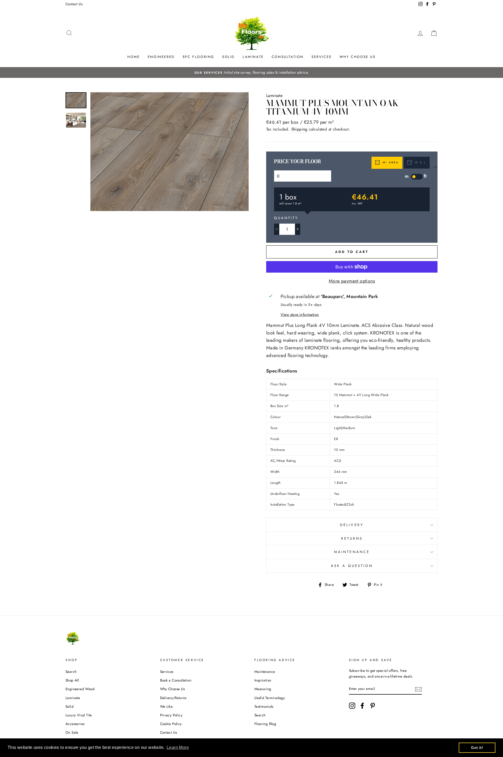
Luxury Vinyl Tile (78, 715)
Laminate (253, 56)
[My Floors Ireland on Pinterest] (372, 705)
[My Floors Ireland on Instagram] (352, 705)
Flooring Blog (265, 723)
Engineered (161, 56)
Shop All (72, 680)
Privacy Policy (171, 715)
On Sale (71, 732)
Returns (352, 538)
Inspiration (262, 680)
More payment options (352, 281)
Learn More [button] (178, 747)
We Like (166, 706)
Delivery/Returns (173, 697)
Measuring (262, 688)
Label (417, 177)
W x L (419, 162)
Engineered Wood (80, 688)
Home (133, 56)
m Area (390, 162)
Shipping (299, 129)
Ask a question (352, 565)
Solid (228, 56)
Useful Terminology (269, 697)
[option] (251, 72)
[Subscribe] (418, 688)
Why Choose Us (358, 56)
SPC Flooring (198, 56)
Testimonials (264, 706)
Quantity (286, 217)
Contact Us (74, 4)
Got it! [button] (477, 747)
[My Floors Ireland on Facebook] (362, 705)
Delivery (351, 524)
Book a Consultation (176, 680)
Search (70, 671)
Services (321, 56)
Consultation (288, 56)
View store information (300, 314)
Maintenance (352, 551)
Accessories (74, 723)
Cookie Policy (171, 723)
